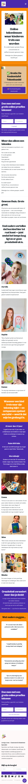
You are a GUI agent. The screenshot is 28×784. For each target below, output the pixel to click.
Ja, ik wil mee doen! (14, 714)
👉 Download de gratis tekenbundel (14, 90)
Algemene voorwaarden (7, 780)
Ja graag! (14, 126)
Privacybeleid (17, 780)
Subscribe (14, 773)
